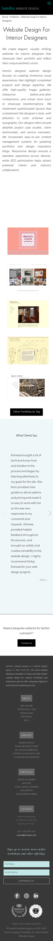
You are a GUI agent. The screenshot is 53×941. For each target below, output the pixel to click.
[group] (26, 526)
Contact (26, 809)
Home (5, 17)
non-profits (26, 790)
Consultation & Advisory (26, 757)
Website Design (26, 742)
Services (26, 735)
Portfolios (14, 17)
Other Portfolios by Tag (26, 412)
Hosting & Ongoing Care (26, 753)
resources (26, 716)
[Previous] (3, 513)
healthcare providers (26, 794)
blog (26, 720)
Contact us (26, 643)
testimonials (26, 713)
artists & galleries (26, 779)
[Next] (50, 513)
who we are (26, 705)
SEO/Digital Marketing (26, 750)
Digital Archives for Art (26, 746)
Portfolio (26, 772)
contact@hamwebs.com (26, 835)
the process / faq (27, 709)
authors (26, 783)
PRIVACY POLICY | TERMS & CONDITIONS (26, 924)
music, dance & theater (26, 786)
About (26, 698)
